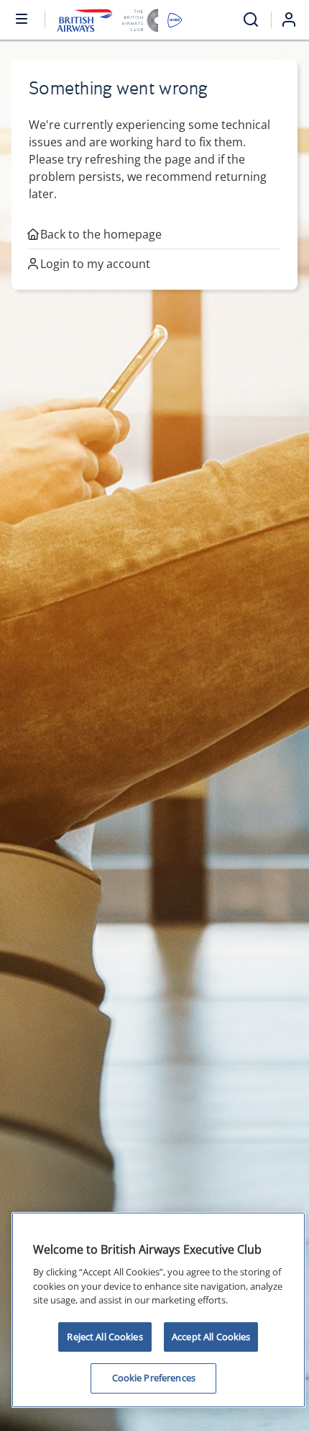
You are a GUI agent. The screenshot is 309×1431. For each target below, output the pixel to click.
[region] (158, 1310)
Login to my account (95, 264)
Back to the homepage (101, 234)
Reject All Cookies (104, 1336)
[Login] (294, 19)
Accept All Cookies (211, 1336)
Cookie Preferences (153, 1377)
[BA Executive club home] (120, 20)
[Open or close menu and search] (22, 18)
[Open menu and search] (250, 20)
